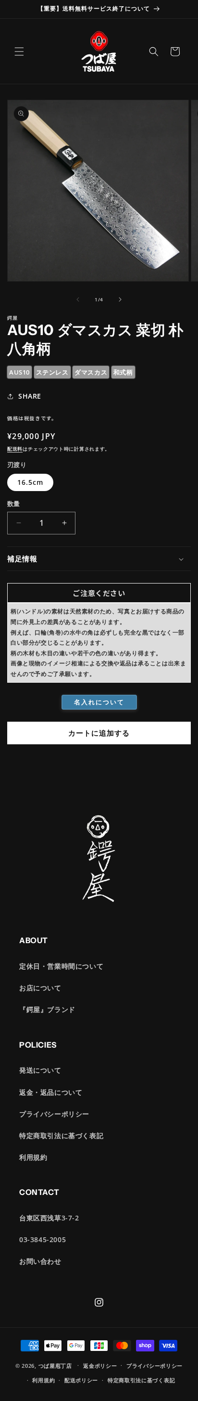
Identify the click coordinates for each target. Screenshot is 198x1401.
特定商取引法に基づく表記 (61, 1135)
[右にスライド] (120, 299)
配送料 (15, 448)
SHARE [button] (29, 396)
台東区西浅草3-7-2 (49, 1217)
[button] (19, 51)
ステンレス (52, 372)
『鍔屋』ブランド (47, 1009)
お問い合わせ (40, 1261)
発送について (40, 1070)
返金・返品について (50, 1092)
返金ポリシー (100, 1365)
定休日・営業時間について (61, 966)
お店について (40, 987)
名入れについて (99, 702)
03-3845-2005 (42, 1239)
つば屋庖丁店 (55, 1365)
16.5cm (30, 482)
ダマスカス (90, 372)
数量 (13, 503)
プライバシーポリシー (54, 1113)
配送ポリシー (81, 1380)
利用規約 (33, 1157)
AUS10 (19, 372)
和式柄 (123, 372)
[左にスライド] (77, 299)
